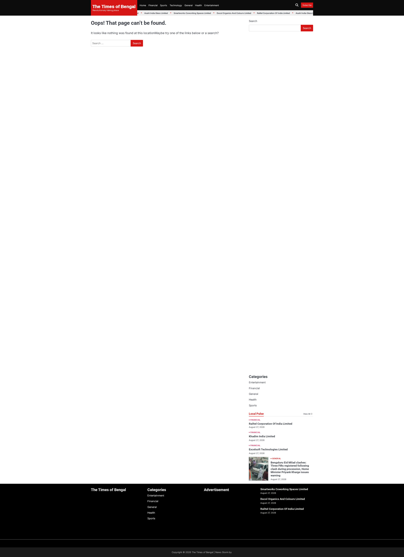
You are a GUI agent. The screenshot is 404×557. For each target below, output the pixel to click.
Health (198, 5)
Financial (153, 5)
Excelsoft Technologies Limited (268, 449)
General (188, 5)
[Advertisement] (281, 57)
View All (306, 414)
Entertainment (211, 5)
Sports (163, 5)
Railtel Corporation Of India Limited (270, 13)
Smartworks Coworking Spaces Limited (189, 13)
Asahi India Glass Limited (153, 13)
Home (143, 5)
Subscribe (307, 5)
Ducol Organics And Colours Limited (231, 13)
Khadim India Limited (262, 436)
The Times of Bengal (114, 6)
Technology (176, 5)
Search (253, 21)
